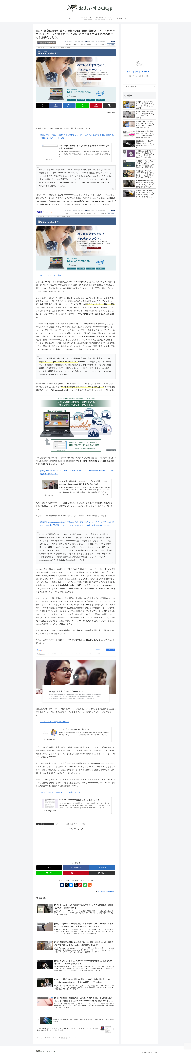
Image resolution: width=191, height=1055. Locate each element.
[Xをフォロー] (67, 885)
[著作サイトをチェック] (62, 885)
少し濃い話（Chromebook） (46, 824)
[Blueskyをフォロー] (71, 885)
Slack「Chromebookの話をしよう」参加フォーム (60, 792)
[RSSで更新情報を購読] (90, 885)
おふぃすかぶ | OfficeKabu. (139, 71)
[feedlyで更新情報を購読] (85, 885)
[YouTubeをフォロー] (80, 885)
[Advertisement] (76, 119)
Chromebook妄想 (80, 824)
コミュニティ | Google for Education (54, 722)
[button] (109, 105)
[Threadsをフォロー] (76, 885)
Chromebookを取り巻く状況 (65, 824)
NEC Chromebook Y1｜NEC (51, 275)
